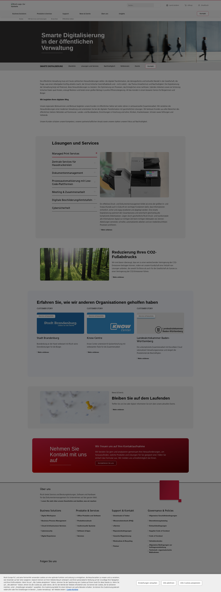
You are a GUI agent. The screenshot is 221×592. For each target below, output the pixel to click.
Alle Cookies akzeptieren (190, 583)
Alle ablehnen (168, 583)
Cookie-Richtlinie (72, 590)
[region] (110, 583)
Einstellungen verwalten (147, 583)
